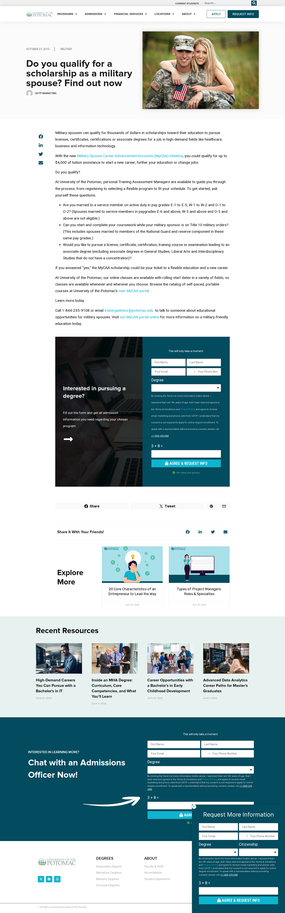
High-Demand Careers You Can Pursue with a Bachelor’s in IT (56, 685)
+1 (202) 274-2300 (160, 435)
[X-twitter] (41, 879)
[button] (41, 136)
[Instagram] (57, 879)
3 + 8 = (157, 446)
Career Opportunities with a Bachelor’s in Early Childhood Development (170, 685)
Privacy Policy (187, 409)
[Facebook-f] (49, 879)
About (187, 14)
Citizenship (248, 844)
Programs (65, 14)
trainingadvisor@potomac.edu (128, 310)
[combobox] (192, 372)
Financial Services (128, 14)
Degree (157, 380)
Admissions (93, 14)
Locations (162, 14)
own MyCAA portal (134, 291)
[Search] (254, 3)
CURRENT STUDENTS (187, 3)
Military (66, 49)
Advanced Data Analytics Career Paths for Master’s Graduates (225, 685)
